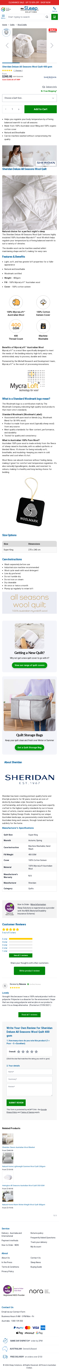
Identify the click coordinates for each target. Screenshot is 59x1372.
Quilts (12, 25)
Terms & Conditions (10, 1267)
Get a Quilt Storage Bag (29, 747)
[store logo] (29, 9)
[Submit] (47, 17)
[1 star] (18, 1052)
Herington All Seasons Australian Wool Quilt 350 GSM (23, 1185)
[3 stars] (27, 1052)
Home (4, 25)
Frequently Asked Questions (43, 1238)
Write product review (29, 970)
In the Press (7, 1262)
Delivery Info (51, 87)
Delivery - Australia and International (12, 1234)
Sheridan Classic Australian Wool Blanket (18, 1147)
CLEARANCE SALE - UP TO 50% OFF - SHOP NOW (29, 2)
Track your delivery (39, 1242)
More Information (38, 904)
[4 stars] (32, 1052)
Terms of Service (28, 1112)
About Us (6, 1258)
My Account (36, 1247)
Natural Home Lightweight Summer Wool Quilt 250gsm (23, 1166)
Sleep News (36, 1262)
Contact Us (36, 1258)
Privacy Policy (8, 1271)
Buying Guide (36, 1267)
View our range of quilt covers (29, 665)
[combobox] (28, 17)
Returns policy (37, 1233)
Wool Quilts (22, 25)
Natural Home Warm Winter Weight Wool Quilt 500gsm (23, 1205)
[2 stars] (23, 1052)
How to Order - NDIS (10, 1245)
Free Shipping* (50, 91)
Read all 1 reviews (29, 1015)
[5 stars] (36, 1052)
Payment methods (10, 1240)
